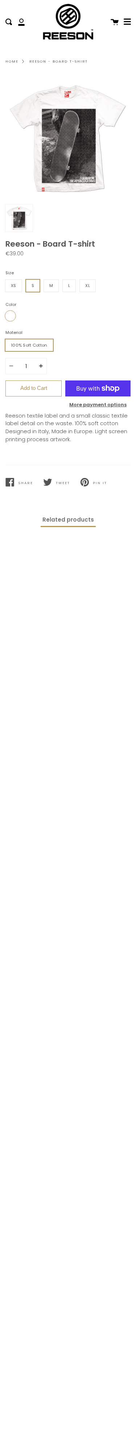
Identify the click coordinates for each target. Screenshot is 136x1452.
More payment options (98, 404)
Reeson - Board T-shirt (58, 61)
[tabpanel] (68, 138)
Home (11, 61)
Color (10, 304)
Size (9, 273)
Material (13, 332)
